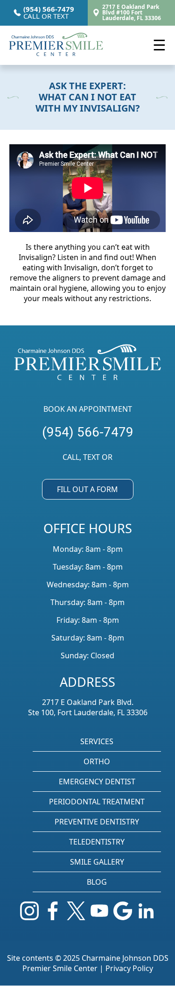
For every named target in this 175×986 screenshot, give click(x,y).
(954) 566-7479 (87, 432)
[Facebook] (52, 911)
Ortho (97, 761)
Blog (97, 882)
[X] (76, 911)
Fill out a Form (87, 489)
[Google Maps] (122, 911)
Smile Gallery (97, 862)
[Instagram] (29, 911)
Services (96, 741)
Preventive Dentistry (97, 822)
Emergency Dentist (97, 781)
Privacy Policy (129, 968)
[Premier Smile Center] (56, 45)
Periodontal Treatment (97, 801)
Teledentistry (97, 842)
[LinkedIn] (146, 911)
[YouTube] (99, 911)
